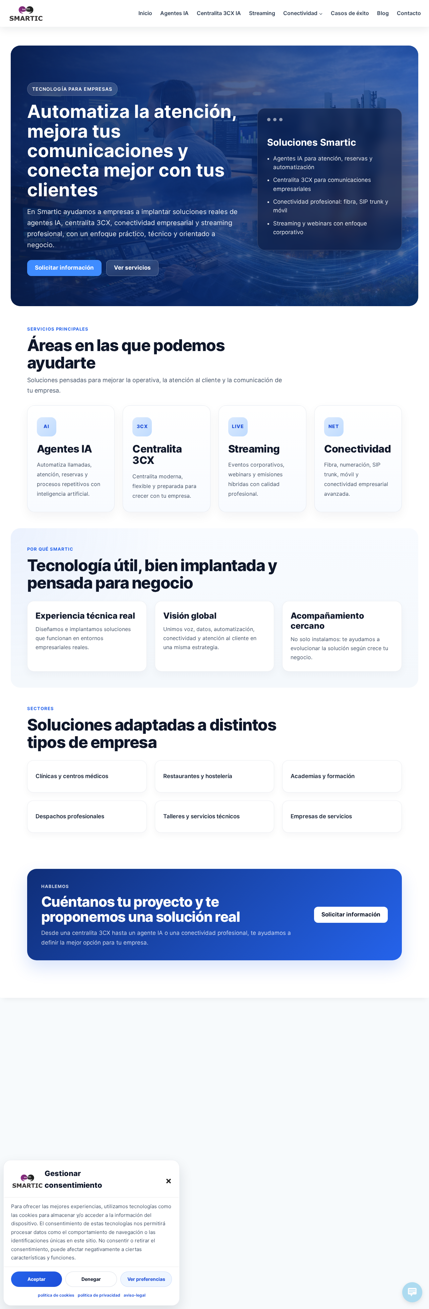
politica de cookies (56, 1295)
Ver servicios (132, 267)
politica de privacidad (99, 1295)
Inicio (145, 13)
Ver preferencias (146, 1279)
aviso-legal (134, 1295)
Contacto (409, 13)
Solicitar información (64, 267)
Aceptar (36, 1279)
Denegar (91, 1279)
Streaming (262, 13)
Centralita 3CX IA (219, 13)
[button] (168, 1181)
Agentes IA (174, 13)
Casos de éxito (350, 13)
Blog (383, 13)
